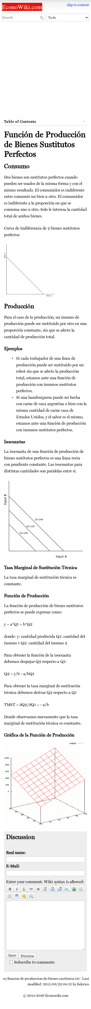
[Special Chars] (31, 895)
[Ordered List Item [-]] (81, 888)
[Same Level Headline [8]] (45, 888)
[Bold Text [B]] (9, 888)
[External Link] (74, 888)
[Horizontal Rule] (16, 895)
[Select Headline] (67, 888)
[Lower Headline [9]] (52, 888)
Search (42, 17)
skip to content (78, 5)
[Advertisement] (45, 71)
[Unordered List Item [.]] (9, 895)
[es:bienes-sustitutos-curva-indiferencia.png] (29, 269)
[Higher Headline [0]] (59, 888)
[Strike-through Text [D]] (38, 888)
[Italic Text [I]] (16, 888)
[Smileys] (23, 895)
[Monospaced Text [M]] (31, 888)
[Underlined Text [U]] (24, 888)
